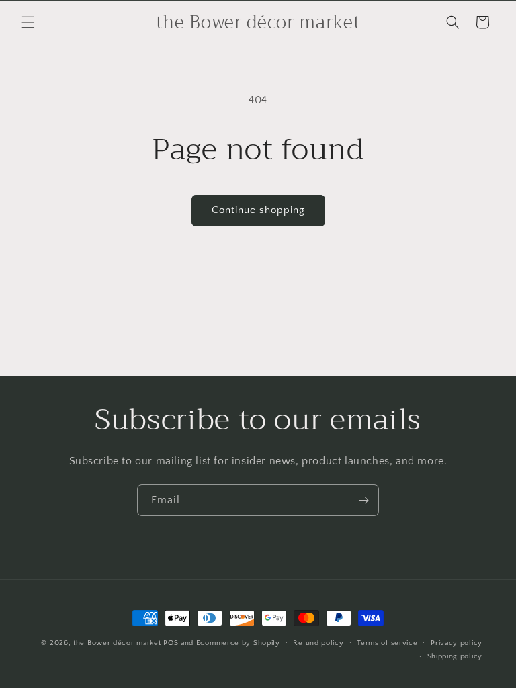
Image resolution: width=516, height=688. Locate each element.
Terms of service (387, 643)
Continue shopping (258, 210)
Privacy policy (456, 643)
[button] (28, 22)
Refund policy (318, 643)
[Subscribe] (363, 500)
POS (170, 643)
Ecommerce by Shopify (238, 643)
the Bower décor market (117, 643)
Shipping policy (455, 656)
